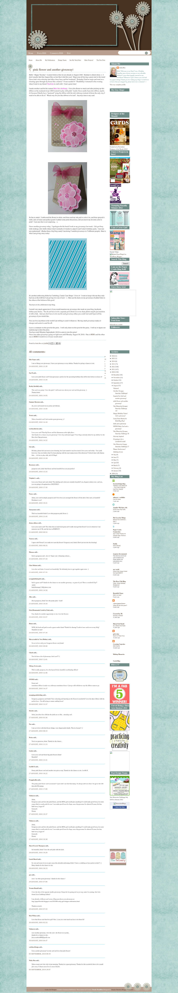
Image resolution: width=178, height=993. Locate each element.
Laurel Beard (33, 859)
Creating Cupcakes (119, 644)
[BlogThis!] (52, 343)
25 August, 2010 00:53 (38, 532)
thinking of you (118, 452)
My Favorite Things (119, 518)
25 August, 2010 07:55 (38, 572)
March (115, 465)
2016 (113, 356)
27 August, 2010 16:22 (38, 773)
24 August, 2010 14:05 (38, 395)
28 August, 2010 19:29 (38, 852)
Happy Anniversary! (119, 449)
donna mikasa (33, 523)
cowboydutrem (33, 428)
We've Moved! (117, 545)
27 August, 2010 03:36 (38, 717)
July (114, 454)
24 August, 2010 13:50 (38, 380)
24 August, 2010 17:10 (38, 487)
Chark (31, 652)
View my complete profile (117, 84)
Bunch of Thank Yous (119, 636)
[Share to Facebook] (57, 343)
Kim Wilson (32, 915)
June (114, 457)
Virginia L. (32, 478)
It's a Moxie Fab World (119, 625)
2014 (113, 361)
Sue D (31, 373)
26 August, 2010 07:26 (38, 632)
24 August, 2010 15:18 (38, 458)
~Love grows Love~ (119, 603)
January (115, 471)
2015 (113, 358)
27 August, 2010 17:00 (38, 789)
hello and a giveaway (119, 423)
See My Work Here (75, 60)
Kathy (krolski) (34, 386)
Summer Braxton (34, 402)
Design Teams (62, 60)
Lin (30, 447)
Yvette (31, 415)
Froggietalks (33, 780)
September (116, 383)
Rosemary (32, 465)
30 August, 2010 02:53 (38, 922)
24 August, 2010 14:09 (38, 409)
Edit (69, 53)
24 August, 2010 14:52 (38, 440)
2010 (113, 372)
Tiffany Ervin (33, 666)
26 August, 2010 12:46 (38, 673)
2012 (113, 366)
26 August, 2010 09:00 (38, 646)
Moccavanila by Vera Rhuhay (38, 639)
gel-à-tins (116, 634)
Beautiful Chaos (118, 593)
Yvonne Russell (33, 888)
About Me (39, 60)
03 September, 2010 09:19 (40, 954)
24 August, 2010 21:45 (38, 516)
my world (116, 569)
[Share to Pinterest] (59, 343)
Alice (31, 597)
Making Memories (118, 654)
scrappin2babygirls (35, 579)
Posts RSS (41, 53)
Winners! (116, 388)
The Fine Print (101, 60)
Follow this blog (119, 807)
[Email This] (49, 343)
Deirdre (31, 711)
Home (30, 53)
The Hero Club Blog (119, 581)
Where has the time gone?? (120, 605)
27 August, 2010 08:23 (38, 731)
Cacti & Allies (117, 499)
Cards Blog (116, 661)
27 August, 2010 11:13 (38, 744)
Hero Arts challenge (60, 88)
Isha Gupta (32, 359)
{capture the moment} (120, 554)
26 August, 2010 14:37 (38, 688)
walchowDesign (34, 947)
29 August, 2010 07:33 (38, 909)
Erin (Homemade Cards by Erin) (39, 610)
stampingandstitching (35, 695)
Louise (31, 751)
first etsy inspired (118, 436)
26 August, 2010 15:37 (38, 704)
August (115, 385)
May (114, 460)
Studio (115, 544)
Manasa (31, 552)
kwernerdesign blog (119, 484)
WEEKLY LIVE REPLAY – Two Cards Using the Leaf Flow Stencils (120, 487)
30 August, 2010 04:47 (38, 940)
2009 (113, 473)
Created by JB (117, 613)
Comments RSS (56, 53)
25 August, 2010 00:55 (38, 545)
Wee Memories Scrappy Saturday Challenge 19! (120, 408)
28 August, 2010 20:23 (38, 868)
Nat (30, 724)
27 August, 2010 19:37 (38, 814)
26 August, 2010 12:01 (38, 659)
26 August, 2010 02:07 (38, 617)
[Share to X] (54, 343)
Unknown (32, 795)
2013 (113, 364)
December (116, 375)
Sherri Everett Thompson (37, 846)
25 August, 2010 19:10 (38, 603)
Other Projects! (88, 60)
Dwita (31, 737)
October (116, 380)
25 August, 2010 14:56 (38, 590)
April (115, 462)
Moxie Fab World (118, 624)
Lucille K (32, 766)
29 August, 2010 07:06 (38, 881)
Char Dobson (33, 565)
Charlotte (50, 84)
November (116, 377)
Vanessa (31, 538)
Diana (31, 623)
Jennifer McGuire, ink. (120, 507)
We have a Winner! (118, 615)
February (116, 468)
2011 (113, 369)
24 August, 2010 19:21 (38, 503)
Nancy (31, 494)
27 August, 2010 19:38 (38, 839)
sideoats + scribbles (119, 497)
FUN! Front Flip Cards (119, 509)
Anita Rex (122, 67)
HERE (93, 334)
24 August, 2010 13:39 (38, 366)
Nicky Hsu (32, 960)
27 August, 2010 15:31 (38, 760)
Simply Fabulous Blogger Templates (122, 989)
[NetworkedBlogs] (120, 803)
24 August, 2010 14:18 (38, 422)
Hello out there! (117, 595)
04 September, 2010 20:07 (40, 969)
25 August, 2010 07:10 (38, 559)
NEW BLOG (116, 646)
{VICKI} (31, 679)
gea (30, 875)
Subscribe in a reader (116, 324)
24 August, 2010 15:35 (38, 471)
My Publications (50, 60)
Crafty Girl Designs (50, 989)
